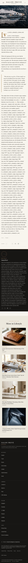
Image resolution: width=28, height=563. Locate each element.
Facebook (3, 506)
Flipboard (3, 520)
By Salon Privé (4, 25)
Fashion (2, 455)
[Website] (10, 308)
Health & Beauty (4, 472)
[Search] (25, 2)
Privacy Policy (3, 528)
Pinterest (3, 513)
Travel (2, 458)
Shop (2, 491)
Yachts (7, 237)
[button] (3, 3)
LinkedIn (2, 517)
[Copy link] (6, 243)
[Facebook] (15, 243)
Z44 (20, 37)
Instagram (3, 503)
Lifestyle (4, 6)
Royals (2, 462)
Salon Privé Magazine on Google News (13, 541)
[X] (12, 243)
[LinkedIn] (18, 243)
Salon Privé (4, 260)
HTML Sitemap (4, 495)
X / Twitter (3, 510)
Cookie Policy (3, 531)
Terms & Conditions (4, 535)
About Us (3, 488)
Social (2, 476)
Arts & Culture (3, 465)
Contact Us (3, 484)
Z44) (20, 100)
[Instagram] (2, 308)
